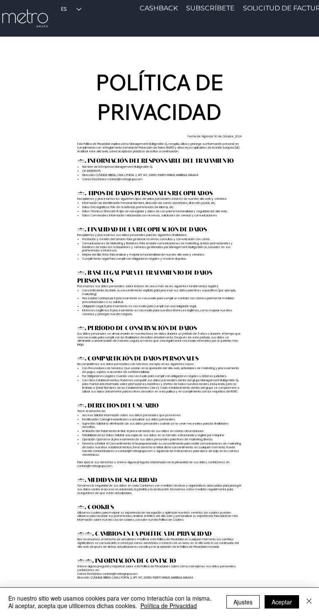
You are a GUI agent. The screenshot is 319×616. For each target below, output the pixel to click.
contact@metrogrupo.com (125, 179)
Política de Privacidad (168, 605)
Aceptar (282, 602)
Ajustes (243, 602)
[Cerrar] (309, 601)
